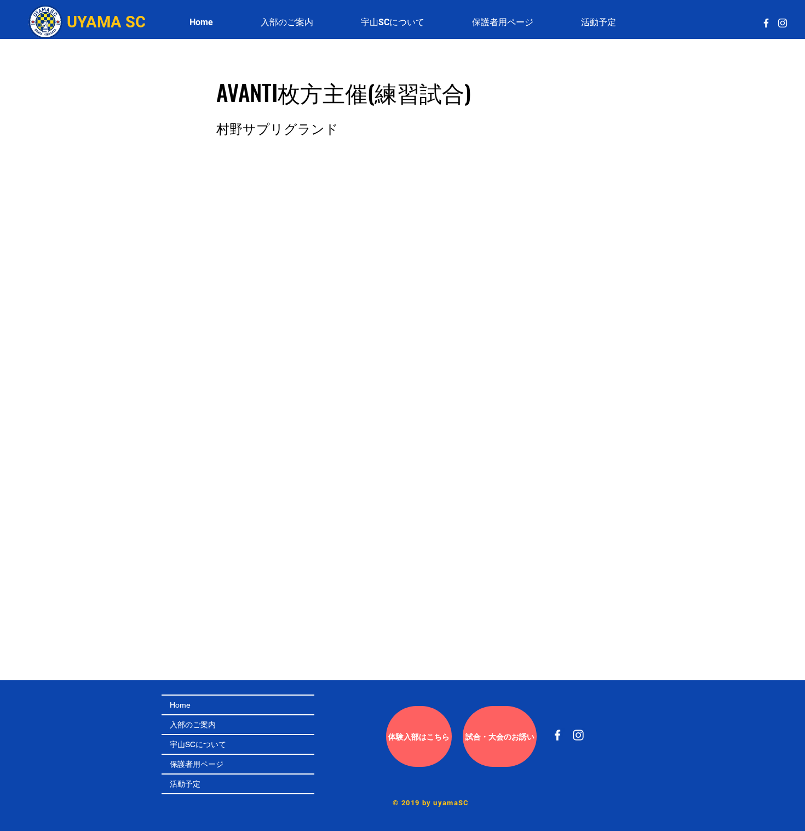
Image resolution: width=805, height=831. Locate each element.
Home (180, 705)
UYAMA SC (106, 22)
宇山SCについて (198, 744)
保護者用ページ (196, 764)
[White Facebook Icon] (766, 23)
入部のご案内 (193, 724)
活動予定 (185, 783)
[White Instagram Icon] (783, 23)
